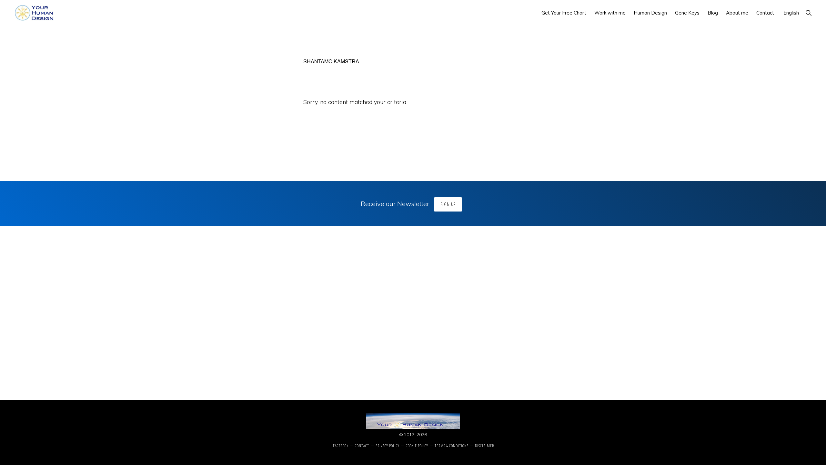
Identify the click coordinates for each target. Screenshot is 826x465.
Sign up (448, 204)
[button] (808, 13)
